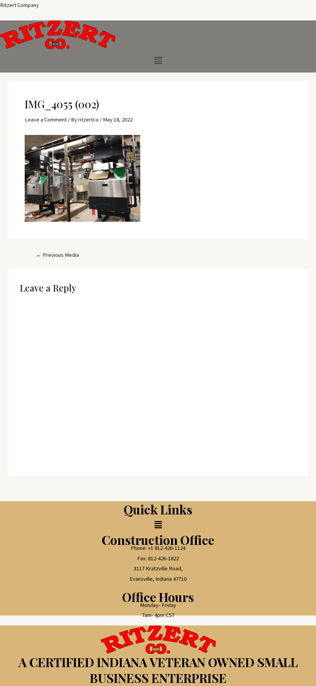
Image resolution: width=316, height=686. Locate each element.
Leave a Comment (46, 119)
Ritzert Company (19, 5)
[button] (158, 61)
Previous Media (57, 255)
